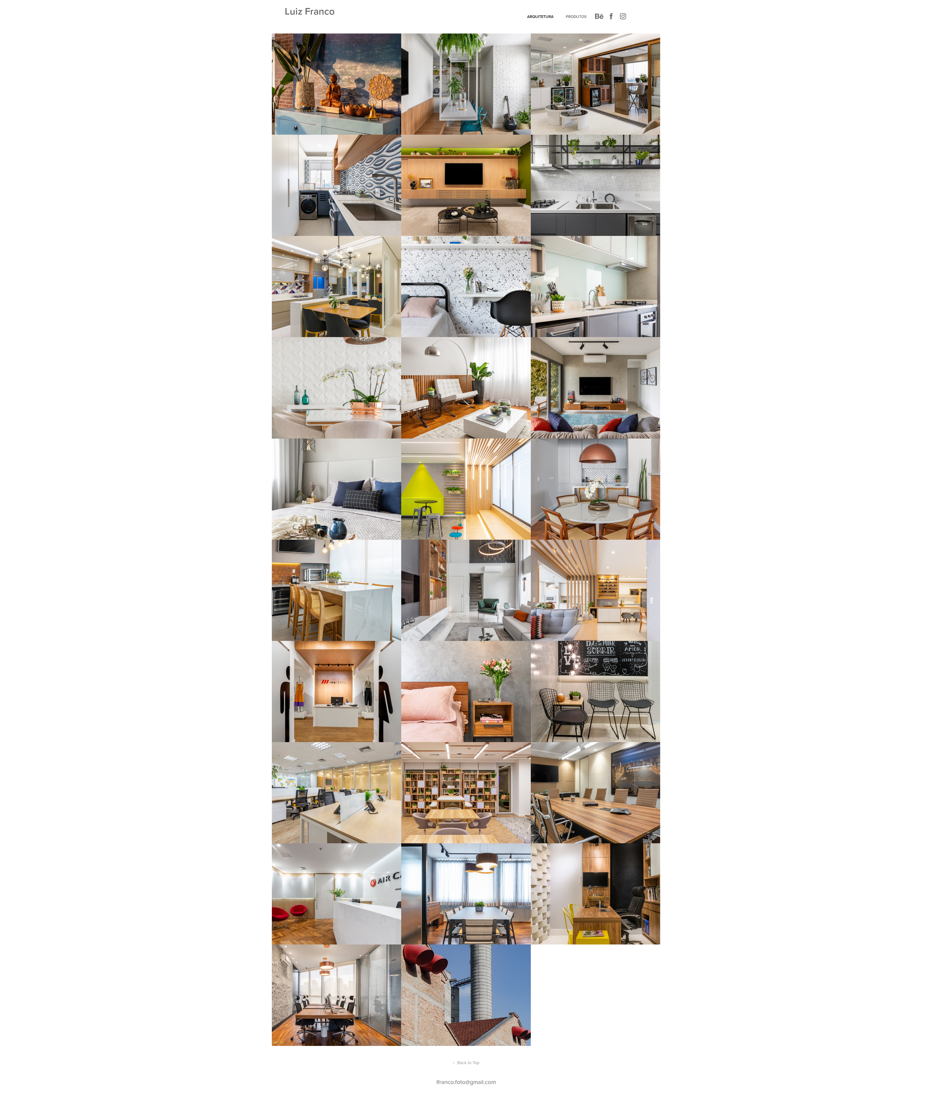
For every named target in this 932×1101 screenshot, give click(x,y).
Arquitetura (540, 16)
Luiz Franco (310, 11)
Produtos (576, 16)
